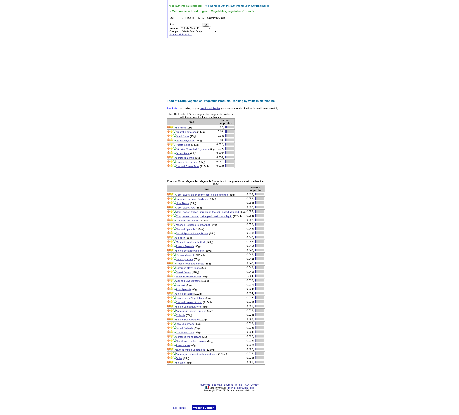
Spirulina (181, 127)
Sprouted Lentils (185, 157)
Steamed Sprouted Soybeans (192, 199)
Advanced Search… (180, 34)
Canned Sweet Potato (188, 280)
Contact (254, 384)
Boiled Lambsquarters (188, 306)
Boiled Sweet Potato (187, 319)
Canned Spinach (185, 229)
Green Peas (183, 153)
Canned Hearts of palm (189, 302)
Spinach (180, 237)
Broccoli (180, 285)
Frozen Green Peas (187, 162)
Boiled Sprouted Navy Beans (192, 233)
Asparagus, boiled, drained (191, 311)
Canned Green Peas (187, 166)
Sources (228, 384)
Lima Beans (182, 203)
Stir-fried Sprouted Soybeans (192, 149)
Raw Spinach (183, 289)
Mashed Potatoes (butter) (190, 242)
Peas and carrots (185, 255)
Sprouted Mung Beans (188, 336)
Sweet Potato (183, 272)
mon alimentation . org (241, 387)
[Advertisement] (229, 68)
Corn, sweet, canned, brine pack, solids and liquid (204, 216)
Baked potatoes (185, 293)
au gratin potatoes (186, 131)
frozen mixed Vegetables (190, 298)
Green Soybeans (185, 140)
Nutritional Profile (210, 108)
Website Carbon (203, 407)
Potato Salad (183, 144)
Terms (238, 384)
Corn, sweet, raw (185, 207)
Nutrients (205, 384)
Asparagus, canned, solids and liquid (196, 354)
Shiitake (180, 362)
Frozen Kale (183, 345)
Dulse (179, 358)
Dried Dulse (182, 136)
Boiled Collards (184, 328)
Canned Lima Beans (187, 220)
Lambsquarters (184, 259)
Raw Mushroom (185, 323)
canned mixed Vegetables (190, 349)
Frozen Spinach (185, 246)
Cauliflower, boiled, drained (191, 341)
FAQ (246, 384)
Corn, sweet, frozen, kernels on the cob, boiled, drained (207, 211)
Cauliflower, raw (185, 332)
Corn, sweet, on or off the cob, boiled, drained (202, 194)
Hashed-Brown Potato (188, 276)
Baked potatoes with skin (190, 250)
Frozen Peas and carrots (190, 263)
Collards (180, 315)
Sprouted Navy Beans (188, 267)
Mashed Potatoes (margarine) (193, 224)
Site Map (217, 384)
